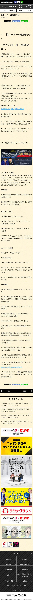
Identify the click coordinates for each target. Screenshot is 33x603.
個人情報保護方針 (25, 564)
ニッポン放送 (16, 595)
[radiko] (12, 7)
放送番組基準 (8, 569)
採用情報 (8, 564)
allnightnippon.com (7, 2)
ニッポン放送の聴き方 (8, 581)
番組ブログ (12, 10)
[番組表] (4, 7)
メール (29, 10)
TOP (4, 10)
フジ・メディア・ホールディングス (16, 586)
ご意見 (25, 581)
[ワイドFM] (20, 7)
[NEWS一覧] (29, 7)
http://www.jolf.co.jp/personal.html (11, 367)
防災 (8, 575)
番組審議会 (25, 569)
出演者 (20, 10)
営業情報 (24, 559)
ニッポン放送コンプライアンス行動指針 (25, 575)
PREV (8, 391)
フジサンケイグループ (16, 590)
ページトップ (16, 553)
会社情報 (8, 559)
